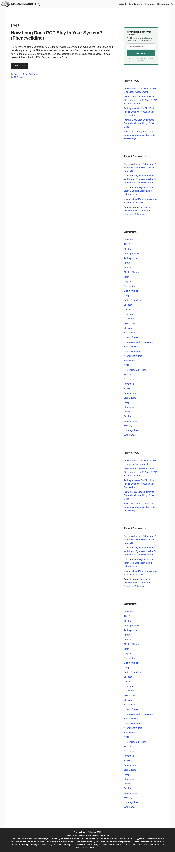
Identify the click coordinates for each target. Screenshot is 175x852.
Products (150, 4)
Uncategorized (131, 430)
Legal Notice (85, 835)
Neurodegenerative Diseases (138, 342)
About (122, 4)
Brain (126, 277)
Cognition (128, 281)
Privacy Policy (72, 835)
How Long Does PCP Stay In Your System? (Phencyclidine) (56, 35)
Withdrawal (34, 74)
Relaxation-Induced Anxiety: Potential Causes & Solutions (137, 210)
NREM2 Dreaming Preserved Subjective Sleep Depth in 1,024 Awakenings (140, 135)
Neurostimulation (132, 351)
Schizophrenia (131, 393)
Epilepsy (128, 305)
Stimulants (129, 407)
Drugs (25, 74)
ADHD (127, 244)
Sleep (126, 402)
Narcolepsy (129, 332)
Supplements (135, 4)
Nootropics (129, 360)
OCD (126, 365)
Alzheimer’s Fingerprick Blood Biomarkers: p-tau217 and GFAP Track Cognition (140, 100)
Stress (127, 411)
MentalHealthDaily (25, 4)
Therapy (128, 425)
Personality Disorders (135, 370)
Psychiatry (129, 374)
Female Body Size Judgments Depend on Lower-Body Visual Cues (139, 123)
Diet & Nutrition (131, 291)
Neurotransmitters (133, 356)
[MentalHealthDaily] (5, 4)
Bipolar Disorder (132, 272)
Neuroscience (131, 346)
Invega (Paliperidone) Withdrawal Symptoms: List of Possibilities (140, 167)
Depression (129, 286)
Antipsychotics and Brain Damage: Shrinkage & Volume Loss (139, 191)
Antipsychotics (131, 258)
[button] (172, 4)
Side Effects (130, 397)
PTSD (127, 388)
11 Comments (20, 77)
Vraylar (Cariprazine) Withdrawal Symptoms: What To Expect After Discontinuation (140, 179)
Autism (127, 267)
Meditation (129, 328)
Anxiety (127, 263)
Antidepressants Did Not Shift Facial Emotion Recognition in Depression (139, 111)
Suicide (127, 416)
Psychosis (129, 384)
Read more (19, 65)
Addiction (18, 74)
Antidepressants (132, 253)
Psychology (130, 379)
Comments (163, 4)
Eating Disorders (132, 300)
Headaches (129, 314)
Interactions (130, 323)
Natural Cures (131, 337)
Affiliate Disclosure (101, 835)
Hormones (129, 318)
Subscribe (141, 53)
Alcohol (127, 249)
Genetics (128, 309)
